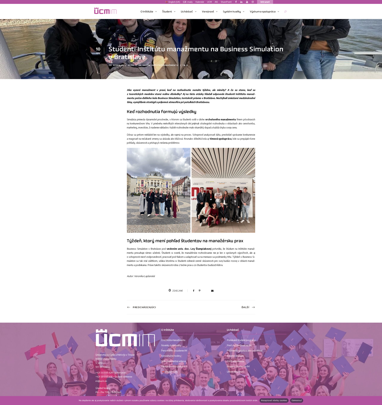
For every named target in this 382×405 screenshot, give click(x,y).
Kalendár (200, 1)
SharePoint (226, 1)
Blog (131, 65)
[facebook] (236, 1)
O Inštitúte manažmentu (173, 340)
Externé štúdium (235, 355)
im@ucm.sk (101, 381)
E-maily (189, 1)
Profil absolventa (235, 361)
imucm (146, 65)
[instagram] (253, 1)
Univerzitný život (235, 371)
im (140, 65)
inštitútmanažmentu (164, 65)
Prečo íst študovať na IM (239, 345)
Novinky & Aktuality (171, 345)
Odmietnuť (297, 400)
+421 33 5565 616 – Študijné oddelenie (114, 376)
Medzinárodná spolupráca (174, 366)
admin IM (118, 65)
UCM (209, 1)
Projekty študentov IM (238, 366)
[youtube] (247, 1)
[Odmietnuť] (378, 400)
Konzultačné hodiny (171, 355)
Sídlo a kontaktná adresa (173, 361)
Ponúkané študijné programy (241, 340)
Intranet (265, 1)
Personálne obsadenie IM (174, 350)
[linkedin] (241, 1)
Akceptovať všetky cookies (274, 400)
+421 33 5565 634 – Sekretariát (111, 372)
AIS (216, 1)
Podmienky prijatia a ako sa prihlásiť (244, 350)
